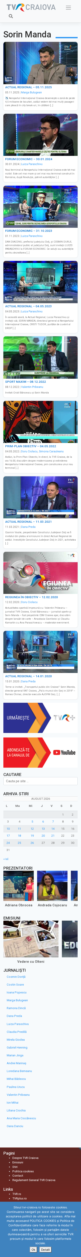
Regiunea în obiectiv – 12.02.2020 (31, 597)
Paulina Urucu (16, 1087)
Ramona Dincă (16, 1008)
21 (52, 835)
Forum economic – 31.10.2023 (28, 230)
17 (8, 835)
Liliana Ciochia (16, 1110)
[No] (75, 1229)
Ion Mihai (12, 1102)
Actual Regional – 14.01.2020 (28, 676)
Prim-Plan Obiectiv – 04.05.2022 (30, 446)
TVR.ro (16, 1194)
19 (32, 835)
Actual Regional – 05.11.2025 (28, 87)
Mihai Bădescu (16, 1079)
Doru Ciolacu (29, 451)
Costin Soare (15, 984)
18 (19, 835)
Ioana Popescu (17, 992)
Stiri (15, 1167)
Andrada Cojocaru (52, 905)
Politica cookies (23, 1171)
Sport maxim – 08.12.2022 (25, 381)
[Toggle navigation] (68, 8)
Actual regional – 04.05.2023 (28, 306)
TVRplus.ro (19, 1198)
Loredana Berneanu (19, 1071)
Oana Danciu (15, 1126)
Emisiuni (17, 1162)
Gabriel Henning (17, 1047)
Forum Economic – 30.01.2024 (28, 159)
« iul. (6, 859)
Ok (33, 1249)
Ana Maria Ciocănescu (21, 1118)
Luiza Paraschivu (32, 164)
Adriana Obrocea (18, 905)
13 (43, 828)
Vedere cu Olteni (30, 961)
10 (8, 828)
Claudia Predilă (17, 1032)
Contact (17, 1175)
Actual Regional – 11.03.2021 (28, 521)
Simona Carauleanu (51, 451)
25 (19, 842)
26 (32, 842)
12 (32, 828)
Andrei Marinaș (16, 1063)
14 (52, 828)
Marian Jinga (15, 1055)
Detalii (45, 1249)
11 (19, 828)
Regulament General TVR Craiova (33, 1180)
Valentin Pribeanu (32, 387)
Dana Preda (28, 527)
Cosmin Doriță (16, 976)
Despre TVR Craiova (25, 1158)
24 (8, 842)
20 (43, 835)
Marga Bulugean (31, 92)
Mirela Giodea (16, 1039)
